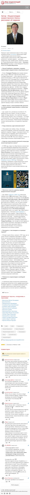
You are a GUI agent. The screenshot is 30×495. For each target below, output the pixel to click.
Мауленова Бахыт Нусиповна (9, 311)
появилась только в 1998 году (8, 160)
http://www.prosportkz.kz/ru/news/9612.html (13, 340)
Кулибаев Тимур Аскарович (9, 306)
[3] (4, 344)
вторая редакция (19, 211)
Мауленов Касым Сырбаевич (9, 308)
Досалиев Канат (6, 302)
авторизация (5, 355)
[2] (2, 344)
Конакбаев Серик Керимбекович (10, 305)
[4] (5, 344)
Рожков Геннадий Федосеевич (9, 317)
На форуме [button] (16, 485)
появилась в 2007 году (14, 194)
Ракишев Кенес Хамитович (9, 315)
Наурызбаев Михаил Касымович (10, 312)
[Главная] (2, 12)
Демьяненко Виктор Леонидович (10, 300)
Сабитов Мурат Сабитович (9, 319)
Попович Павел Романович (9, 314)
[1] (1, 344)
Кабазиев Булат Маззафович (9, 303)
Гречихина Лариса (6, 50)
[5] (6, 344)
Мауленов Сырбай (7, 309)
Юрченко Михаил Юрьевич (9, 320)
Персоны (6, 292)
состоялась (13, 54)
